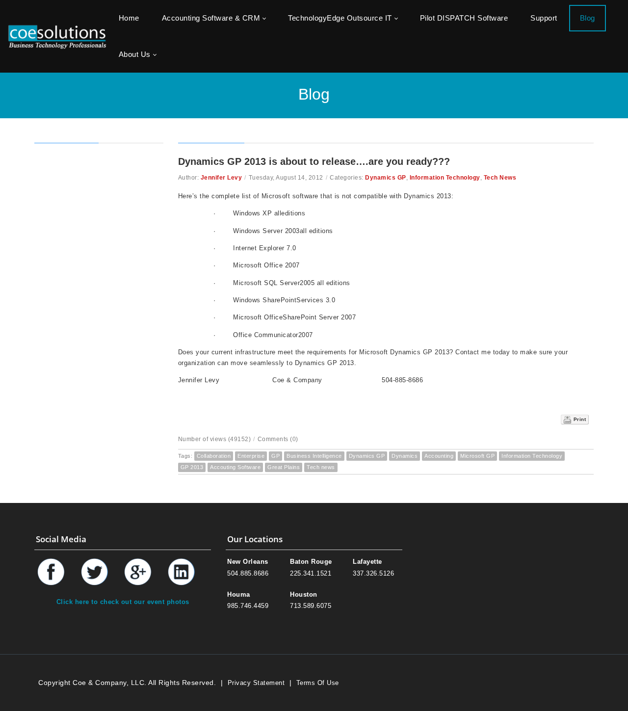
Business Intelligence (314, 456)
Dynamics (405, 456)
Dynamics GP (385, 177)
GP (275, 456)
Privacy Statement (256, 682)
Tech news (321, 467)
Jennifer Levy (221, 177)
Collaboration (214, 456)
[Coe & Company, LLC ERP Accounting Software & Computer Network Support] (57, 36)
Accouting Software (235, 467)
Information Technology (445, 177)
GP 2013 (192, 467)
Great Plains (283, 467)
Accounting (438, 456)
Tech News (500, 177)
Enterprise (250, 456)
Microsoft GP (477, 456)
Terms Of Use (317, 682)
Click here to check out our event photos (122, 602)
